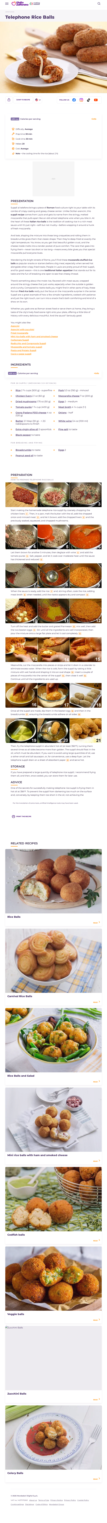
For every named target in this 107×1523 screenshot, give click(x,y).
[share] (9, 99)
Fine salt (63, 429)
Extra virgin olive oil (27, 429)
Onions (62, 412)
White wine (65, 421)
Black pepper (23, 435)
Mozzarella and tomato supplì (26, 347)
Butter (19, 421)
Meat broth (64, 407)
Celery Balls (15, 1473)
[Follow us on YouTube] (96, 100)
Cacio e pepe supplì (21, 354)
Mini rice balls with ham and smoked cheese (34, 336)
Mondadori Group (56, 1504)
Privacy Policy (70, 1500)
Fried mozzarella (19, 333)
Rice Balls (13, 916)
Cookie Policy (83, 1500)
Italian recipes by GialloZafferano (25, 3)
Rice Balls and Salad (20, 1075)
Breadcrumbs (23, 450)
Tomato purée (24, 407)
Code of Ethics (42, 1504)
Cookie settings (17, 1504)
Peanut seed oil (24, 455)
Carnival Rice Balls (19, 996)
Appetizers (9, 12)
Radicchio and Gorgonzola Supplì (28, 343)
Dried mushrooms (26, 401)
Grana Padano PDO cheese (31, 412)
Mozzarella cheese (69, 396)
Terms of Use (43, 1500)
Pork (61, 390)
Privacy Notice (56, 1500)
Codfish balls (16, 1234)
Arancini (15, 326)
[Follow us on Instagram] (82, 100)
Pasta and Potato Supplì (23, 350)
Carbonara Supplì (20, 340)
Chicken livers (24, 396)
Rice (18, 390)
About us (33, 1500)
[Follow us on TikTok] (89, 100)
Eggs (61, 401)
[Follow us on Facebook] (74, 100)
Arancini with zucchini (22, 329)
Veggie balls (15, 1314)
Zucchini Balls (16, 1393)
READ (95, 923)
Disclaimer (29, 1504)
